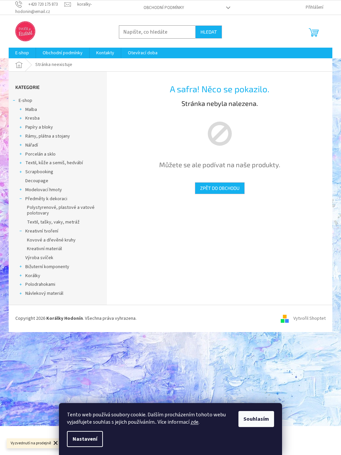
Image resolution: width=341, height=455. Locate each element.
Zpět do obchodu (219, 188)
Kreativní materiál (44, 248)
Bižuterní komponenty (47, 266)
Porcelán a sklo (40, 154)
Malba (31, 109)
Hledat (208, 32)
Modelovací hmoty (43, 190)
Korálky (32, 275)
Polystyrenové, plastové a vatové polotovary (61, 210)
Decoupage (36, 181)
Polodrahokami (40, 284)
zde (194, 422)
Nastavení (85, 439)
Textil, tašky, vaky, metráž (53, 222)
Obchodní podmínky (164, 8)
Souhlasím (256, 419)
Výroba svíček (39, 257)
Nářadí (31, 145)
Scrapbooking (39, 172)
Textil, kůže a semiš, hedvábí (54, 163)
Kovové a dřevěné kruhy (51, 240)
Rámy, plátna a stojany (47, 136)
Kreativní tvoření (41, 231)
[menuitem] (22, 53)
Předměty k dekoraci (46, 199)
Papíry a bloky (39, 127)
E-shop (25, 100)
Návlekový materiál (44, 293)
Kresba (32, 118)
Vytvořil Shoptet (309, 318)
